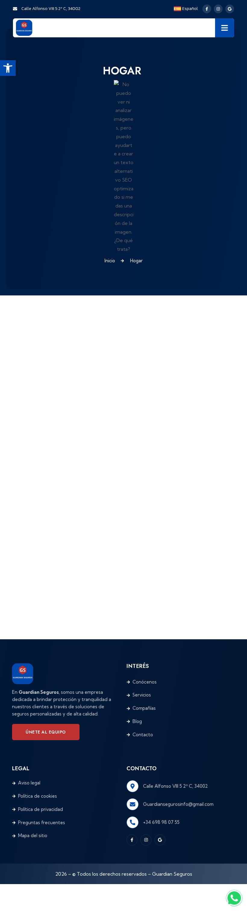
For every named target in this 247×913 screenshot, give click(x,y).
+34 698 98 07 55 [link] (161, 822)
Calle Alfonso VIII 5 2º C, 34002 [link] (175, 786)
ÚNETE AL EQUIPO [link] (46, 732)
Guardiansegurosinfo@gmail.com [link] (178, 804)
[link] (8, 68)
